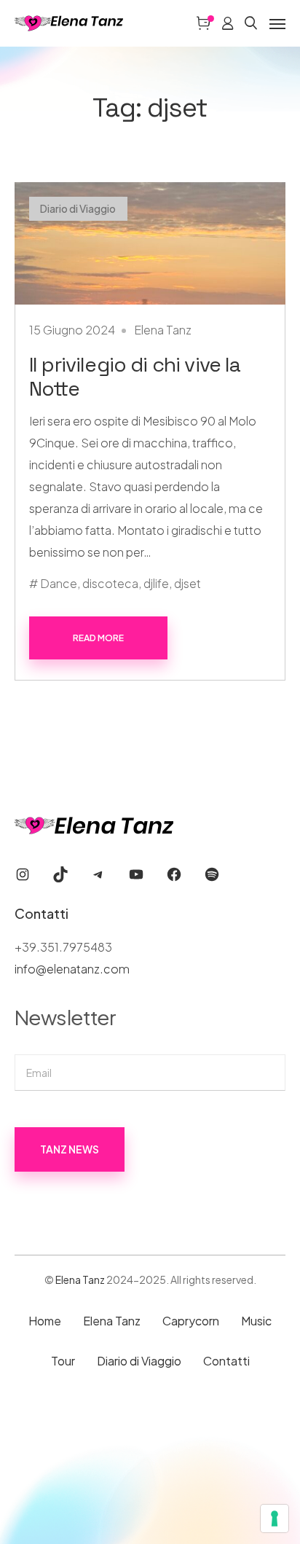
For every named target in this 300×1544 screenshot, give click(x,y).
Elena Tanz (163, 329)
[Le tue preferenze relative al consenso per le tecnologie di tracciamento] (274, 1518)
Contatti (226, 1360)
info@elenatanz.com (72, 968)
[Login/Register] (227, 23)
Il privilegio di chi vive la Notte (134, 376)
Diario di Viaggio (78, 208)
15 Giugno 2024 (72, 329)
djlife (156, 583)
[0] (203, 23)
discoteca (110, 583)
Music (256, 1320)
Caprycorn (190, 1320)
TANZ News (69, 1149)
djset (187, 583)
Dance (58, 583)
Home (44, 1320)
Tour (63, 1360)
